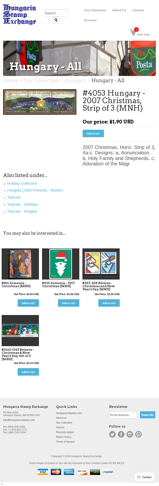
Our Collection (64, 422)
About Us (61, 417)
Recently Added (65, 432)
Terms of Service (65, 441)
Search (60, 427)
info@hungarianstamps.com (19, 420)
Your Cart (142, 34)
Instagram (129, 434)
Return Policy (63, 437)
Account (90, 20)
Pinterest (138, 434)
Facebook (121, 434)
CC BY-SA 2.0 (116, 463)
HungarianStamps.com (69, 413)
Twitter (112, 434)
